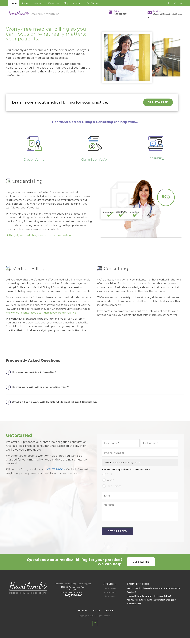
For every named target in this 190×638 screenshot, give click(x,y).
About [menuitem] (25, 3)
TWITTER (95, 611)
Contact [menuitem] (77, 3)
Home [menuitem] (14, 3)
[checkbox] (140, 479)
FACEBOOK (82, 611)
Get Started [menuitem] (93, 3)
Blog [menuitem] (66, 3)
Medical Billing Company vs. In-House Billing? (149, 596)
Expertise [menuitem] (53, 3)
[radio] (140, 473)
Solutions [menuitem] (38, 3)
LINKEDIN (109, 611)
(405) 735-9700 (121, 14)
